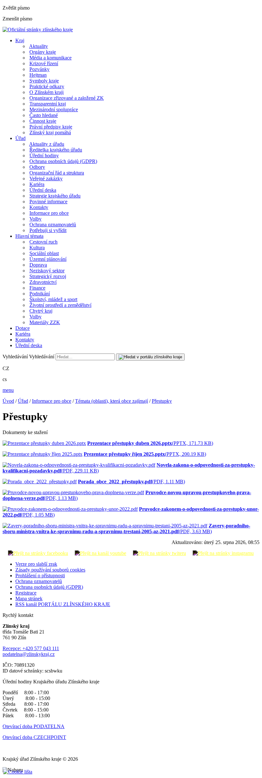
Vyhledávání (15, 356)
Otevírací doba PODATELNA (34, 726)
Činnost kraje (42, 121)
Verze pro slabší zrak (36, 564)
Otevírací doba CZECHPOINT (34, 737)
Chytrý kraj (40, 311)
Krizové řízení (43, 63)
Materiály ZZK (44, 322)
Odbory (37, 167)
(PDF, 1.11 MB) (131, 481)
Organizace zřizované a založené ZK (66, 98)
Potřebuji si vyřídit (47, 230)
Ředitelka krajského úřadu (55, 149)
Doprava (38, 265)
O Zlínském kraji (46, 92)
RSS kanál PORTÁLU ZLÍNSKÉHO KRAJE (62, 604)
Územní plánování (47, 259)
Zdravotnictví (43, 282)
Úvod (8, 401)
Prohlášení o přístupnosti (40, 575)
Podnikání (39, 293)
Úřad (20, 138)
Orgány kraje (42, 52)
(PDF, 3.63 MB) (126, 528)
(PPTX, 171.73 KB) (150, 443)
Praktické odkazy (46, 86)
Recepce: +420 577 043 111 (31, 648)
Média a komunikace (50, 57)
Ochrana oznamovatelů (52, 224)
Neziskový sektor (47, 270)
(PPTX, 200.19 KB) (145, 454)
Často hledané (43, 115)
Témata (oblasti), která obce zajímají (111, 401)
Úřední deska (42, 190)
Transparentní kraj (47, 103)
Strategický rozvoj (47, 276)
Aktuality (38, 46)
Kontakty (38, 207)
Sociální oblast (44, 253)
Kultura (37, 247)
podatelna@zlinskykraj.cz (29, 654)
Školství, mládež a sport (53, 299)
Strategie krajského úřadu (55, 195)
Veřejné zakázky (46, 178)
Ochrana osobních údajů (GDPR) (63, 161)
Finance (37, 288)
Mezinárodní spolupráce (53, 109)
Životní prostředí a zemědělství (60, 305)
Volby (35, 219)
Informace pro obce (49, 213)
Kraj (19, 40)
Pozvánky (39, 69)
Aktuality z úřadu (46, 144)
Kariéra (36, 184)
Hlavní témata (29, 236)
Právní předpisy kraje (50, 126)
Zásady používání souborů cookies (50, 569)
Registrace (25, 592)
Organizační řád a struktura (56, 172)
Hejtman (38, 75)
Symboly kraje (44, 80)
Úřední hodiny (44, 155)
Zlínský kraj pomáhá (50, 132)
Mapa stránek (28, 598)
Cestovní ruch (43, 242)
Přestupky (162, 401)
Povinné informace (48, 201)
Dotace (22, 328)
